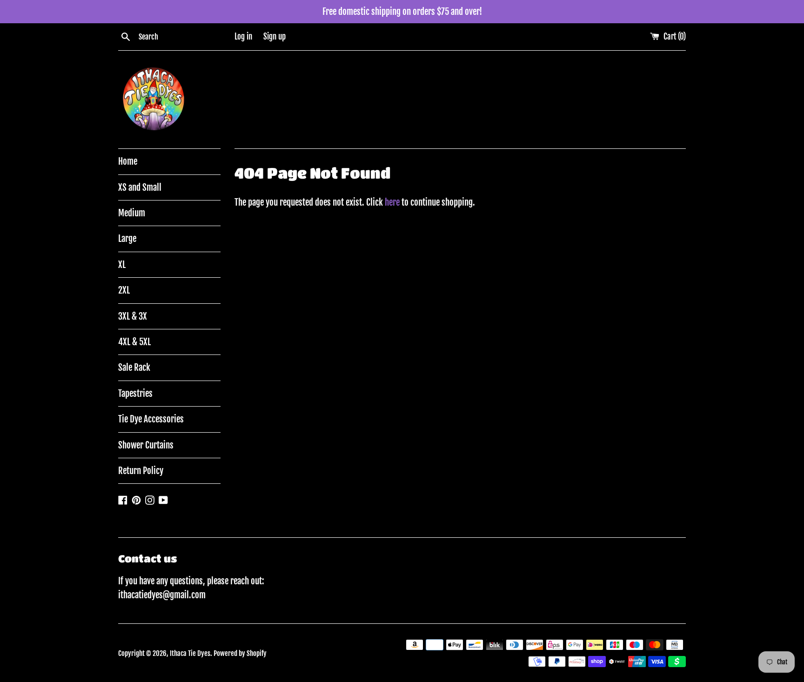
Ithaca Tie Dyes (190, 653)
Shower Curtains (146, 445)
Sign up (274, 36)
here (392, 202)
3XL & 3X (132, 316)
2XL (124, 290)
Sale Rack (134, 367)
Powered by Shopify (240, 653)
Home (127, 161)
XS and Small (139, 187)
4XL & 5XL (134, 342)
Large (127, 238)
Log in (243, 36)
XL (122, 264)
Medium (131, 213)
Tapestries (135, 393)
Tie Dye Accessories (151, 419)
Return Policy (140, 470)
